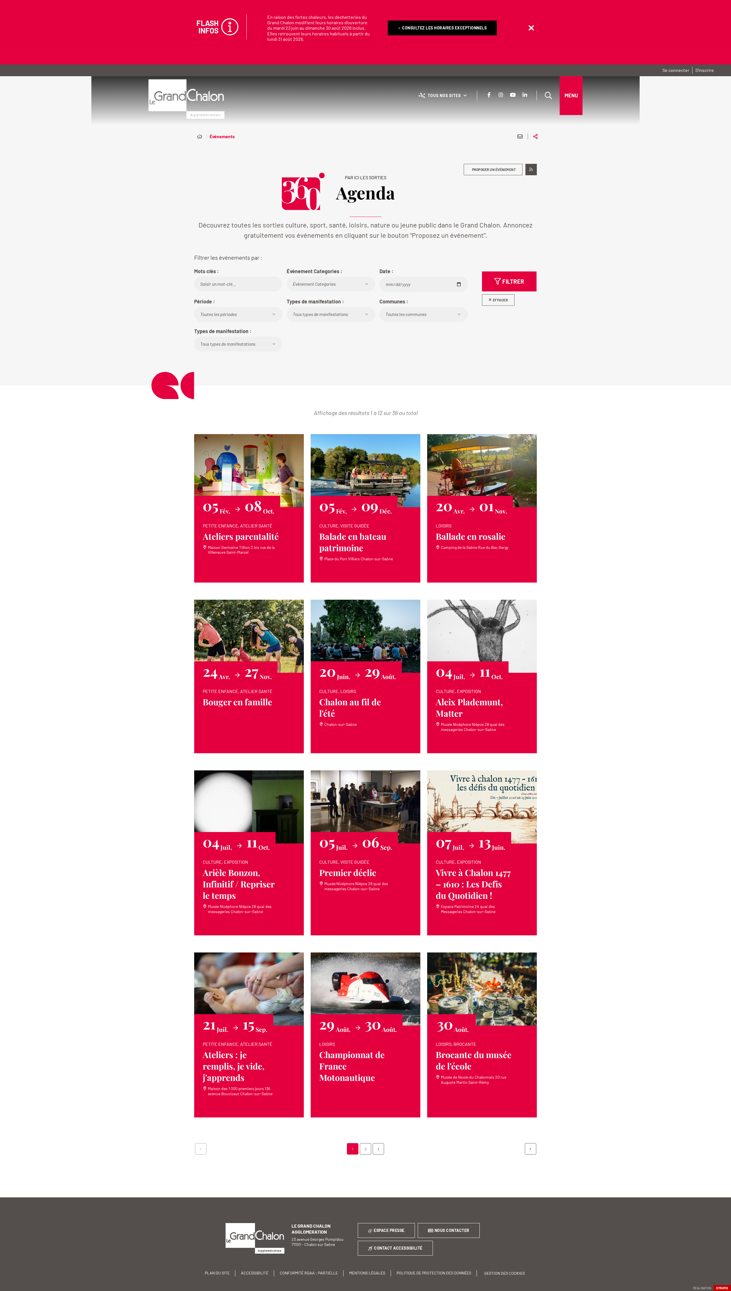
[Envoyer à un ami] (520, 136)
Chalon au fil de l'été (350, 707)
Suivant (530, 1149)
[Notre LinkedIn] (525, 94)
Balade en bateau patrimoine (352, 542)
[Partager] (535, 136)
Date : (386, 271)
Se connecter (675, 70)
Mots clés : (206, 271)
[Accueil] (199, 136)
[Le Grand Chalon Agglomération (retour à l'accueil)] (186, 99)
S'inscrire (704, 70)
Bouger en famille (237, 702)
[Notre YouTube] (513, 94)
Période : (204, 301)
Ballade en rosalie (470, 536)
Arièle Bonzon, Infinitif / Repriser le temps (239, 884)
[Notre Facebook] (489, 94)
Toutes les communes (405, 314)
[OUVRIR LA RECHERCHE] (548, 95)
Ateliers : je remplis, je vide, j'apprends (233, 1066)
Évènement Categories (314, 284)
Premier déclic (347, 872)
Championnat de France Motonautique (352, 1066)
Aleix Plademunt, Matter (469, 707)
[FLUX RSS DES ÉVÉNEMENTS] (531, 169)
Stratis (722, 1288)
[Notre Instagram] (501, 94)
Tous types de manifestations (320, 314)
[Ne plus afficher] (531, 28)
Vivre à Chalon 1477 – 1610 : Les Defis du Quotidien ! (473, 884)
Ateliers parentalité (241, 536)
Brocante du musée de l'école (473, 1060)
